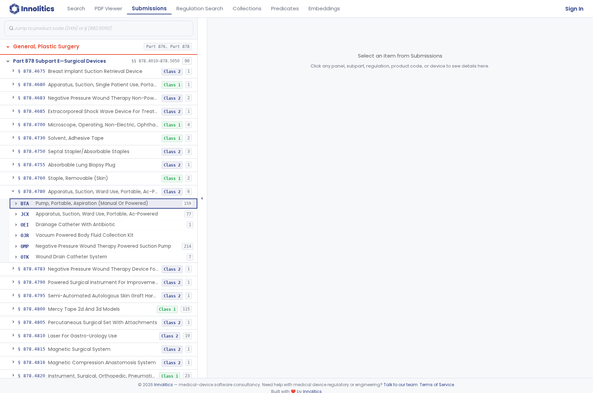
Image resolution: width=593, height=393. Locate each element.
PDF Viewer (108, 8)
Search (76, 8)
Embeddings (324, 8)
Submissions (149, 8)
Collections (247, 8)
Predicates (285, 8)
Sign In (574, 9)
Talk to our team (401, 385)
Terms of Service (437, 385)
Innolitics (163, 385)
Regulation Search (199, 8)
